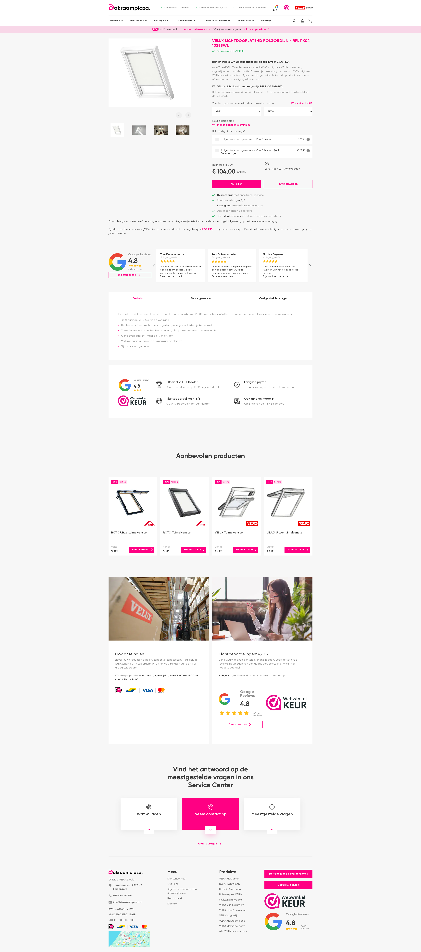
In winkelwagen (288, 184)
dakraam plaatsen (255, 29)
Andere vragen (207, 843)
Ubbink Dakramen (230, 889)
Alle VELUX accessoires (233, 931)
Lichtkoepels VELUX (230, 894)
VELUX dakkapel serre (232, 926)
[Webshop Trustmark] (286, 7)
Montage (266, 21)
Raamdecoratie (187, 21)
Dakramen (114, 21)
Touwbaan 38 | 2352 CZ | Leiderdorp (128, 887)
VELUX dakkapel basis (232, 921)
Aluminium (243, 125)
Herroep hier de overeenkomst (288, 874)
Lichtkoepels (137, 21)
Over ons (172, 884)
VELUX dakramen (229, 879)
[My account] (302, 20)
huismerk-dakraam (195, 29)
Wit (224, 125)
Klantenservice (176, 879)
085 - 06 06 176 (122, 895)
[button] (294, 20)
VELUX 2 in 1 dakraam (231, 905)
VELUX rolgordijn (228, 915)
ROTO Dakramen (229, 884)
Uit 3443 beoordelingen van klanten (188, 404)
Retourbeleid (175, 898)
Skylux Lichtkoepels (231, 900)
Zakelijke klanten (288, 885)
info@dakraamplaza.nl (127, 902)
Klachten (172, 904)
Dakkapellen (161, 21)
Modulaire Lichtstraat (218, 21)
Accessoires (244, 21)
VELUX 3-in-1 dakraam (232, 910)
